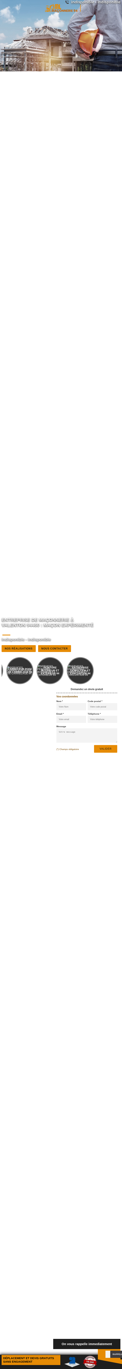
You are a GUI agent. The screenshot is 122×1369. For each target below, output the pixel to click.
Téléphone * (94, 714)
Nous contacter (54, 648)
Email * (60, 714)
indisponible (13, 639)
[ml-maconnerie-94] (61, 8)
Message (61, 726)
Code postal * (95, 701)
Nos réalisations (19, 648)
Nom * (59, 701)
